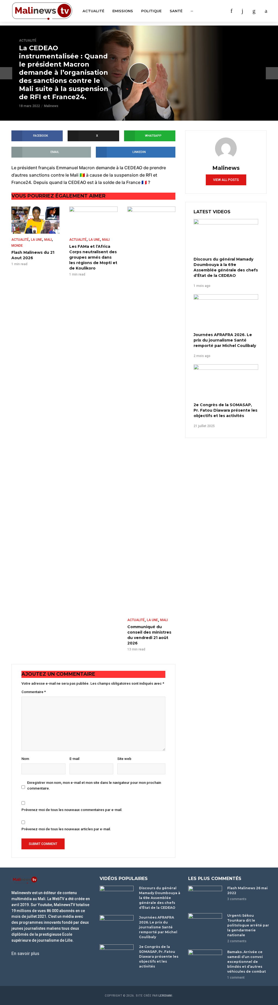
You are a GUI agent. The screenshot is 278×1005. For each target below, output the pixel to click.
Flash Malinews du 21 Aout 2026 (32, 255)
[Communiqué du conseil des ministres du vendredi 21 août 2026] (151, 410)
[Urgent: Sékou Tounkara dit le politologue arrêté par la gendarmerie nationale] (205, 924)
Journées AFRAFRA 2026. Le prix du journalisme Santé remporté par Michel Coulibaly (225, 340)
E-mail (74, 759)
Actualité (93, 11)
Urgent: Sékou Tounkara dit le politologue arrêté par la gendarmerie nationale (248, 925)
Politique (151, 11)
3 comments (237, 899)
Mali (48, 240)
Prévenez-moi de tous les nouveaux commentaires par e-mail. (71, 810)
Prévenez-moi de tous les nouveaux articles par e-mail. (66, 829)
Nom (25, 759)
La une (36, 240)
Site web (124, 759)
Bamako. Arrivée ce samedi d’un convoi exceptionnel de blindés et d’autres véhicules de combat (246, 961)
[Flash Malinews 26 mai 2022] (205, 897)
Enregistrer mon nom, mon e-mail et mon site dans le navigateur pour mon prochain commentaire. (94, 785)
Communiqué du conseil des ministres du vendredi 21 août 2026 (149, 635)
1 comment (236, 977)
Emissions (122, 11)
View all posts (226, 180)
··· (192, 11)
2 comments (237, 941)
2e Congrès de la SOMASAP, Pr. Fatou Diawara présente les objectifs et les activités (225, 410)
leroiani (165, 995)
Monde (17, 246)
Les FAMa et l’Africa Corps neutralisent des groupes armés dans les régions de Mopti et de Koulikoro (93, 257)
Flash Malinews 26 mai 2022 (247, 890)
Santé (176, 11)
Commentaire (33, 692)
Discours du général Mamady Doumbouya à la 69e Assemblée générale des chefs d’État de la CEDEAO (226, 267)
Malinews (51, 106)
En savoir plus (25, 953)
